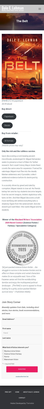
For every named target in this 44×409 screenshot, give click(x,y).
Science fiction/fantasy (13, 354)
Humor (6, 357)
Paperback (8, 116)
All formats (8, 141)
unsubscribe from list (22, 376)
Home (17, 392)
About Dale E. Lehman (31, 392)
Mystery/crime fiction (12, 351)
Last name (6, 338)
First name (6, 328)
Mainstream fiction (11, 359)
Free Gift (8, 392)
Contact (22, 398)
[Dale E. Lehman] (14, 9)
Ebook (7, 125)
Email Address (8, 319)
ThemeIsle (30, 403)
